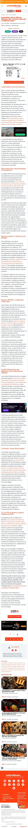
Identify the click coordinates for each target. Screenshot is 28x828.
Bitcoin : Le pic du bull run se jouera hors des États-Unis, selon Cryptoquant (13, 736)
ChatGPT (8, 31)
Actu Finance (12, 14)
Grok (21, 31)
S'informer (8, 25)
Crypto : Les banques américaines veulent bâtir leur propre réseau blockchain (13, 758)
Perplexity (15, 31)
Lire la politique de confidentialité (8, 821)
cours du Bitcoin (19, 460)
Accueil (3, 14)
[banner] (14, 132)
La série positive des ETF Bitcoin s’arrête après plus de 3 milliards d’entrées (14, 713)
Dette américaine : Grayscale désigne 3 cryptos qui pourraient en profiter (13, 691)
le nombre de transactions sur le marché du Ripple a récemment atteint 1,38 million (13, 184)
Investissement (15, 25)
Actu (7, 14)
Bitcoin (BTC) (14, 741)
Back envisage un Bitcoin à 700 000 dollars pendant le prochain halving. (13, 323)
